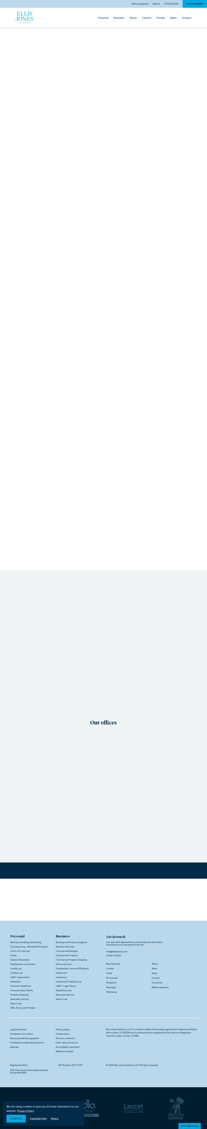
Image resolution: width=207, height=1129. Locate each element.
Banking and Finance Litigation (71, 942)
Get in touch (115, 936)
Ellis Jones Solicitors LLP (118, 1029)
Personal (103, 17)
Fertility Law (16, 973)
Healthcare (61, 973)
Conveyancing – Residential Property (29, 946)
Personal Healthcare (20, 986)
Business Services (65, 946)
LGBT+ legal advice (20, 977)
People (161, 17)
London (110, 968)
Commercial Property (67, 955)
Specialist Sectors (19, 999)
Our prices (157, 982)
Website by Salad (64, 1051)
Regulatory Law (64, 990)
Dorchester (112, 978)
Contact (186, 17)
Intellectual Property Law (68, 981)
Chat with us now (189, 1126)
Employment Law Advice (22, 964)
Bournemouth (113, 963)
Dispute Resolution (20, 959)
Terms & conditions (65, 1038)
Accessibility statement (68, 1047)
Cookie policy (62, 1034)
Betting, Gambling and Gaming (25, 942)
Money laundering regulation (24, 1038)
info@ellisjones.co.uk (116, 951)
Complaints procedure (21, 1034)
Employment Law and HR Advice (72, 968)
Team (154, 968)
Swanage (111, 987)
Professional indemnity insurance (27, 1042)
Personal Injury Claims (21, 990)
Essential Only (38, 1118)
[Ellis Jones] (24, 17)
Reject (55, 1118)
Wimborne (111, 992)
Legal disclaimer (18, 1029)
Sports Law (16, 1003)
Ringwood (111, 982)
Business (119, 17)
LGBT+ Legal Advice (66, 986)
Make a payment (140, 3)
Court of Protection (20, 951)
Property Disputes (19, 994)
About (133, 17)
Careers (146, 17)
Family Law (16, 968)
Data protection (64, 964)
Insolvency (61, 977)
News (173, 17)
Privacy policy (63, 1029)
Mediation (15, 981)
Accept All (16, 1119)
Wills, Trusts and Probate (22, 1008)
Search (156, 3)
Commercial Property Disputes (71, 959)
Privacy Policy (25, 1110)
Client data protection (67, 1042)
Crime (13, 955)
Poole (109, 973)
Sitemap (14, 1047)
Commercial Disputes (67, 951)
